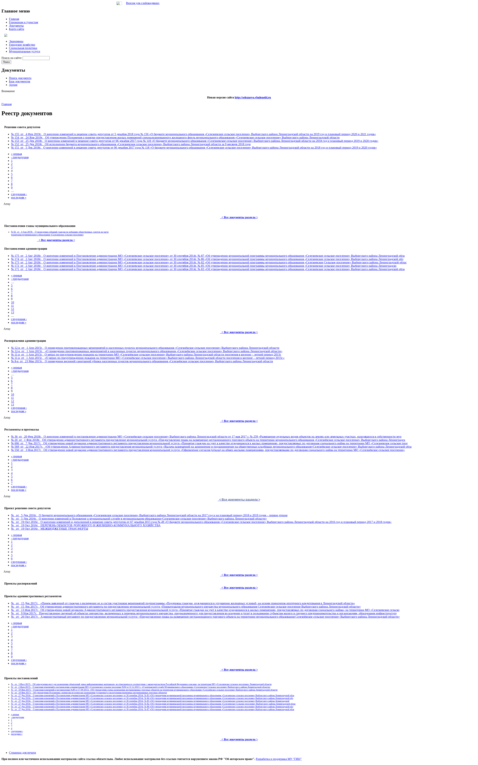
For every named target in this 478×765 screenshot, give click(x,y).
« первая (16, 153)
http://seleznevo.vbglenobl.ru (253, 97)
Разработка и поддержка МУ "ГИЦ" (279, 759)
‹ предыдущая (20, 157)
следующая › (19, 194)
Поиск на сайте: (12, 57)
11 (12, 305)
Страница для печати (22, 752)
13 (12, 312)
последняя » (18, 197)
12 (12, 309)
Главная (6, 104)
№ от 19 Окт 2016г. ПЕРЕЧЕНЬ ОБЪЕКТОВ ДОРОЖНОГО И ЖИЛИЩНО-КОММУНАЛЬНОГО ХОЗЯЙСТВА (86, 525)
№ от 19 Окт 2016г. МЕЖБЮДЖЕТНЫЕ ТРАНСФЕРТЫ (49, 528)
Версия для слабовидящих (142, 3)
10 (12, 302)
